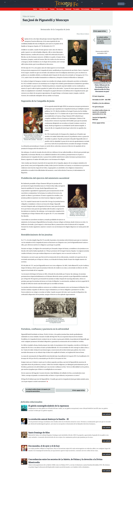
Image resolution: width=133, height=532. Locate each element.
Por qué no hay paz (98, 106)
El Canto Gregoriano (98, 96)
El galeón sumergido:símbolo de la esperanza (48, 406)
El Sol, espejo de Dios (79, 390)
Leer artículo (106, 414)
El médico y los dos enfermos (101, 103)
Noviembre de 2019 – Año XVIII (101, 99)
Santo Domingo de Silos (39, 432)
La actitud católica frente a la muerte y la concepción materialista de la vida (101, 112)
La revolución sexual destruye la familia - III (48, 419)
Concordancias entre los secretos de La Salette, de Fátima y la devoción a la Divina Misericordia (65, 461)
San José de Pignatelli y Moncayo (99, 118)
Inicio (35, 9)
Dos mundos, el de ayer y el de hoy (44, 446)
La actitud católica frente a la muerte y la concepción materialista (38, 390)
